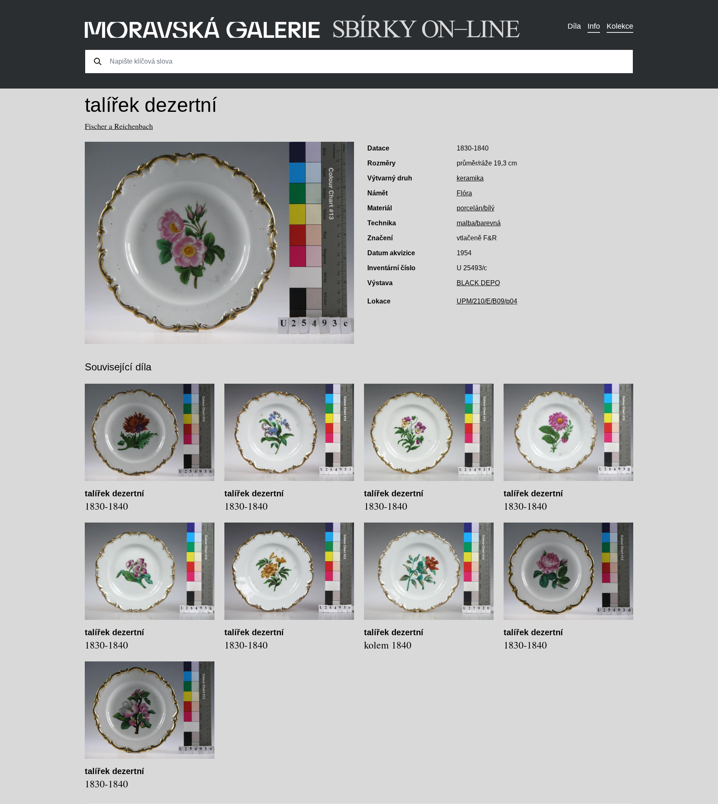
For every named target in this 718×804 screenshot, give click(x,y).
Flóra (464, 193)
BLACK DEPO (478, 282)
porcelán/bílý (475, 208)
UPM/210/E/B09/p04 (487, 301)
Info (594, 26)
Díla (574, 26)
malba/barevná (479, 223)
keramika (470, 178)
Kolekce (620, 26)
